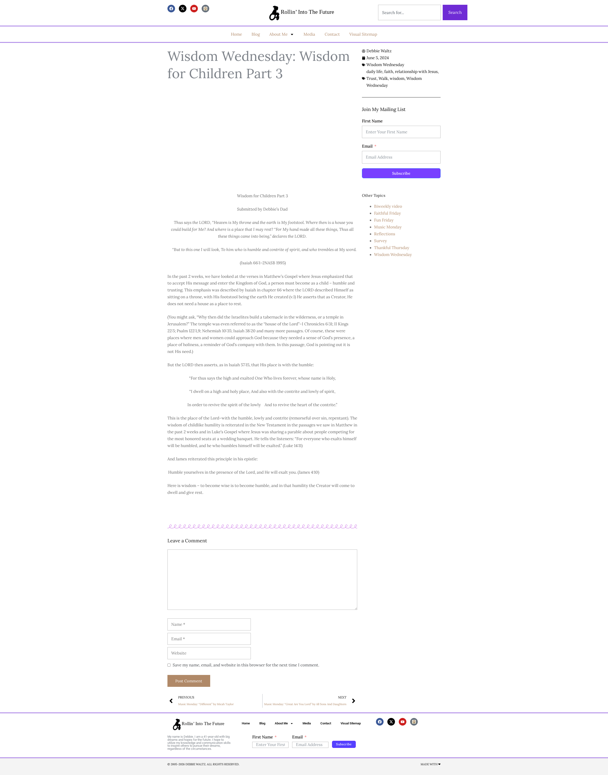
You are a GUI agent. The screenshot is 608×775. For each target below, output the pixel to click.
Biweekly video (388, 206)
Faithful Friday (387, 213)
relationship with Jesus (416, 71)
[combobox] (409, 12)
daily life (374, 71)
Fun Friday (384, 220)
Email (367, 146)
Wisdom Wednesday (385, 64)
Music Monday (388, 227)
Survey (380, 240)
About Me (278, 34)
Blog (256, 34)
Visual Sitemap (363, 34)
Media (309, 34)
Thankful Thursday (391, 247)
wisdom (397, 78)
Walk (383, 78)
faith (388, 71)
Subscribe (401, 173)
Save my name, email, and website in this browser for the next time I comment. (246, 665)
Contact (332, 34)
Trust (371, 78)
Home (236, 34)
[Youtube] (194, 8)
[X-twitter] (182, 8)
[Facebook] (171, 8)
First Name (372, 121)
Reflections (384, 233)
